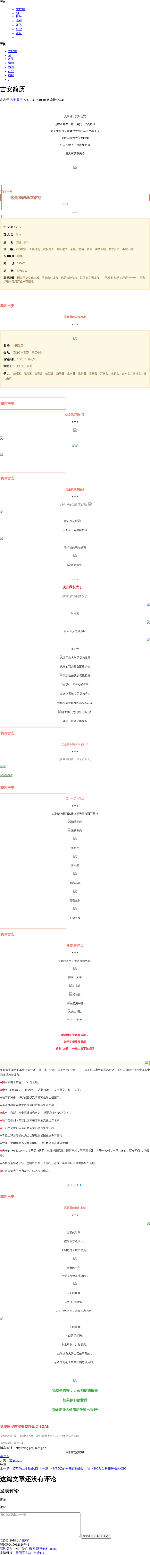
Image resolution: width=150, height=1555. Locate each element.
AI (17, 13)
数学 (19, 16)
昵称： (4, 1499)
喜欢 (4, 1456)
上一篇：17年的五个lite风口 (19, 1468)
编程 (19, 20)
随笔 (19, 25)
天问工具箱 (23, 1552)
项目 (19, 33)
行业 (19, 29)
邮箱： (4, 1507)
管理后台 (6, 1548)
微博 (32, 1548)
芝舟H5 (39, 1552)
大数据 (20, 9)
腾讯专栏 (42, 1548)
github (53, 1548)
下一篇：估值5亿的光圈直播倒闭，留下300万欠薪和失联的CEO (83, 1468)
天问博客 (23, 1540)
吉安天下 (16, 99)
